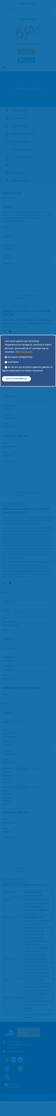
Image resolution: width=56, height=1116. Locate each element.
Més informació (23, 352)
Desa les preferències (16, 378)
